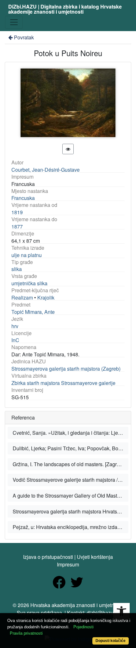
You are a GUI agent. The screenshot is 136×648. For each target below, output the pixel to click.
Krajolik (45, 297)
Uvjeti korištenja (95, 556)
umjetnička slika (29, 283)
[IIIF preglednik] (68, 149)
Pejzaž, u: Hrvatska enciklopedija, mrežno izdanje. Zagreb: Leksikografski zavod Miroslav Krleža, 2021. (70, 527)
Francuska (23, 198)
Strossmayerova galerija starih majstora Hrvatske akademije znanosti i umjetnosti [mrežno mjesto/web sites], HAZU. (70, 511)
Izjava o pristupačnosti (48, 556)
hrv (14, 326)
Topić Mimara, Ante (33, 311)
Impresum (68, 564)
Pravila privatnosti (26, 633)
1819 (17, 212)
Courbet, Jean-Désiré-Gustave (45, 169)
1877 (17, 226)
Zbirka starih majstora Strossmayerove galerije (63, 383)
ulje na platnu (26, 255)
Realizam (22, 297)
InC (15, 340)
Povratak (24, 37)
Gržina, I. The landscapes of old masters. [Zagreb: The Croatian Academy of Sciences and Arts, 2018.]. (70, 464)
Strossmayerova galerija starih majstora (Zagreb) (66, 368)
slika (16, 269)
